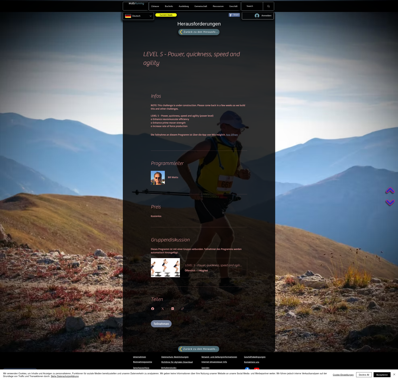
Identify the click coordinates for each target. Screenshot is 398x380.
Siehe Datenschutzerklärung (65, 376)
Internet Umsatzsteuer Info (214, 361)
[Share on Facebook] (153, 309)
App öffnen (232, 134)
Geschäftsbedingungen (255, 356)
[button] (169, 6)
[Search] (268, 6)
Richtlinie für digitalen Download (177, 362)
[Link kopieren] (182, 309)
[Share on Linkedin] (172, 309)
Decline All (364, 374)
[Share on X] (162, 309)
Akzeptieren (382, 374)
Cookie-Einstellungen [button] (343, 374)
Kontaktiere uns (251, 362)
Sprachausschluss (141, 367)
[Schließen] (394, 375)
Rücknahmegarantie (142, 361)
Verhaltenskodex (168, 367)
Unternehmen (139, 356)
